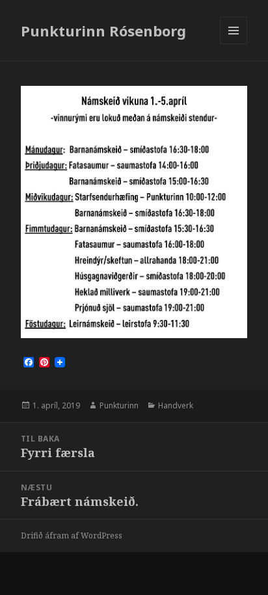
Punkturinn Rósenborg (103, 30)
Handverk (175, 405)
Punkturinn (119, 405)
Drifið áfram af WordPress (71, 535)
